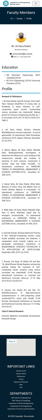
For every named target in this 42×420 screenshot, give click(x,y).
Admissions (21, 376)
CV (11, 19)
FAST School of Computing (21, 400)
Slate (21, 385)
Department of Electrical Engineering (21, 403)
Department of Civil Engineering (20, 3)
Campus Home (21, 371)
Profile (29, 19)
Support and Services (21, 382)
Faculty (19, 19)
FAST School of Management (21, 398)
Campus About (21, 373)
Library (21, 379)
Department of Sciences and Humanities (21, 409)
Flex (21, 387)
